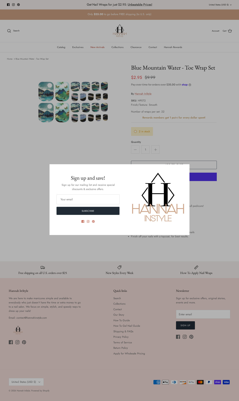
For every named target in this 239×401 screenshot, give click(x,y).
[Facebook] (83, 221)
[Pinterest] (93, 221)
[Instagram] (88, 221)
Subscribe (88, 211)
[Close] (185, 168)
